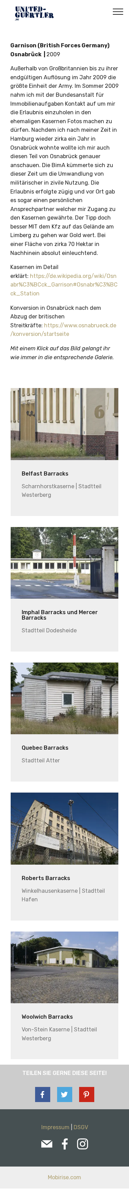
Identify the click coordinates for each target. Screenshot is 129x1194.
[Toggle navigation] (118, 11)
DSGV (81, 1127)
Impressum (55, 1127)
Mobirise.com (64, 1177)
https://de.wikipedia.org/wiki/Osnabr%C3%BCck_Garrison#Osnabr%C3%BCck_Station (64, 285)
